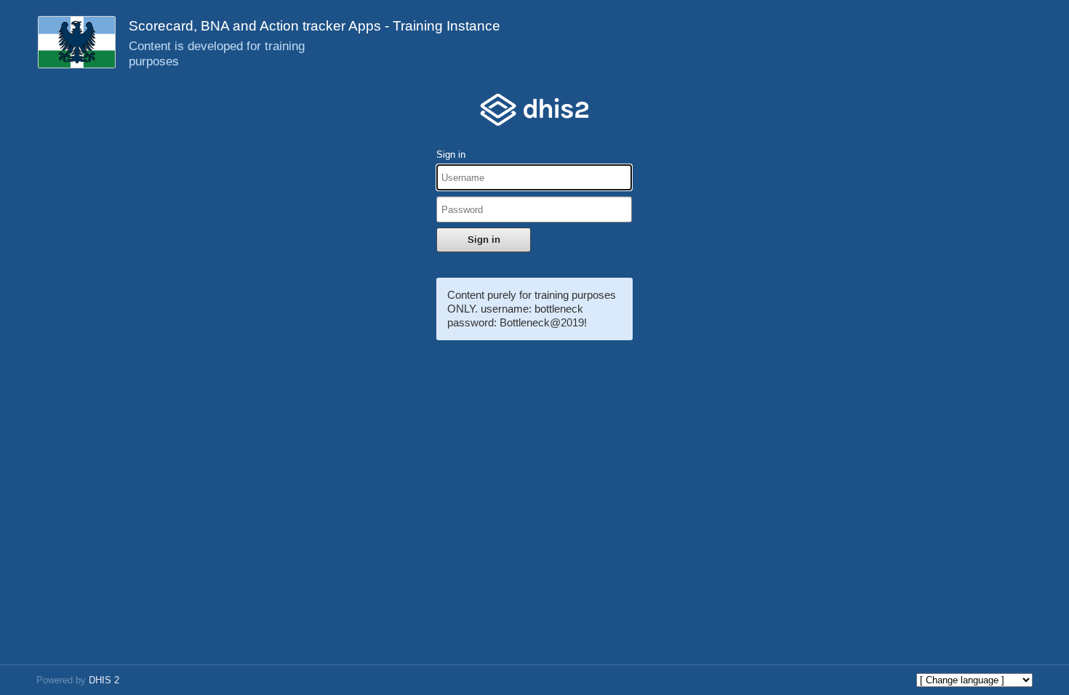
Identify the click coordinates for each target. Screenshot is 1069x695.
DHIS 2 (104, 680)
